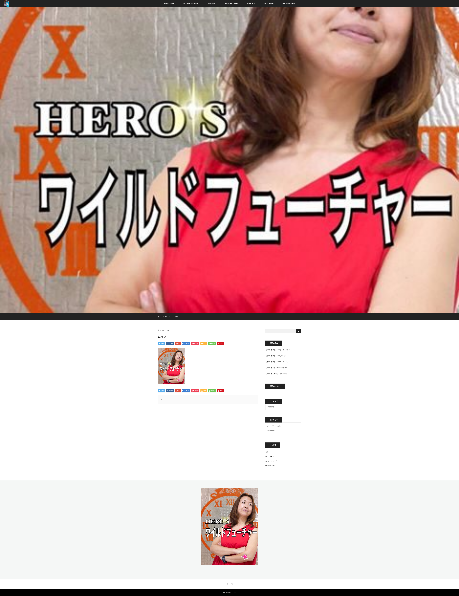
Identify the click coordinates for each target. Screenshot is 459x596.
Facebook (227, 583)
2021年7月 (271, 407)
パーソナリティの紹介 (231, 3)
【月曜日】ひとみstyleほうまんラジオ (277, 350)
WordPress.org (270, 465)
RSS (231, 583)
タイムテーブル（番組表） (191, 3)
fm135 (234, 592)
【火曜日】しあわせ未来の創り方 (276, 374)
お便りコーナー (268, 3)
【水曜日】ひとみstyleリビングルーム (277, 356)
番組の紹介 (211, 3)
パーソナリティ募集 (288, 3)
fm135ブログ (250, 3)
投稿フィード (269, 456)
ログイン (268, 452)
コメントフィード (271, 461)
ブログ (165, 317)
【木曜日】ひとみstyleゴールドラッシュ (278, 362)
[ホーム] (158, 314)
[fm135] (229, 563)
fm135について (169, 3)
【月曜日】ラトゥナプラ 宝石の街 (276, 368)
